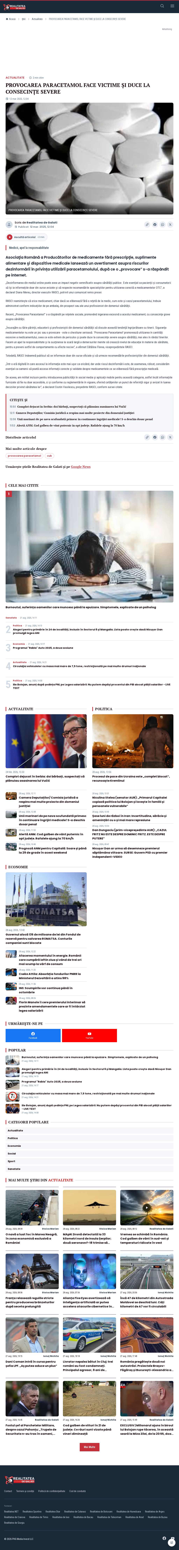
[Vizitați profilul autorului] (9, 224)
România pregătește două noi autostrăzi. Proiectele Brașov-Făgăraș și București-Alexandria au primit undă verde (146, 1368)
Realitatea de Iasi (60, 1517)
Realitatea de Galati (42, 223)
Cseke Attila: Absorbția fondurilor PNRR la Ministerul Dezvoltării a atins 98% (50, 976)
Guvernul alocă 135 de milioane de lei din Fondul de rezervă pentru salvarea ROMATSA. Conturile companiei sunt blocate (43, 939)
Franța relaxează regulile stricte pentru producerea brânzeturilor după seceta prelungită (30, 1302)
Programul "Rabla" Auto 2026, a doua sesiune (43, 648)
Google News (81, 467)
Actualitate (37, 19)
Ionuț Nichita (165, 1292)
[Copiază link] (147, 224)
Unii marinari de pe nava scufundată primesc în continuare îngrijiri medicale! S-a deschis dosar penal (85, 419)
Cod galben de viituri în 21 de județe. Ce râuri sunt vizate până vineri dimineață (87, 1429)
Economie (19, 644)
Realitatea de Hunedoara (129, 1511)
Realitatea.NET (11, 1511)
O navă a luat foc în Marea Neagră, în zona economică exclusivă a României (32, 1238)
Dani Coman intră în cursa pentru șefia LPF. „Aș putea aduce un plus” (31, 1364)
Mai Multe (89, 1447)
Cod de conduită (77, 1491)
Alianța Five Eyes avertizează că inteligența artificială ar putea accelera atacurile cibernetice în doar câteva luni (87, 1304)
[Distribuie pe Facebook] (155, 224)
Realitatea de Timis (38, 1517)
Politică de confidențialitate (51, 1491)
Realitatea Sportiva (32, 1511)
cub (49, 456)
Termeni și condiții (25, 1491)
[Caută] (162, 6)
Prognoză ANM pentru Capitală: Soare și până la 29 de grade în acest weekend (53, 850)
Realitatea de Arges (154, 1511)
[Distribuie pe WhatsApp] (162, 224)
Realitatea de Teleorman (109, 1517)
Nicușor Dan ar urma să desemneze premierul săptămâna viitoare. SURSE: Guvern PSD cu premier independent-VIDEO (129, 852)
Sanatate (11, 617)
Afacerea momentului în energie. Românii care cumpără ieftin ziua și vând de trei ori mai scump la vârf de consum (50, 960)
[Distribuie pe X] (170, 224)
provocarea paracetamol (24, 456)
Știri (24, 19)
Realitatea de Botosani (101, 1511)
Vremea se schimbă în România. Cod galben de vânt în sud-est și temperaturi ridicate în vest (144, 1238)
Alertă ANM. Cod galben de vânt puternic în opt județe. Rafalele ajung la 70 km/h (71, 425)
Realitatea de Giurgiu (14, 1522)
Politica (17, 625)
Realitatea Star (53, 1511)
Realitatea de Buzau (157, 1517)
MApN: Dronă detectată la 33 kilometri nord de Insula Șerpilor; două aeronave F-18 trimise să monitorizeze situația (87, 1240)
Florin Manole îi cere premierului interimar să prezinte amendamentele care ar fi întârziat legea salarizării (52, 1006)
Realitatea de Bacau (83, 1517)
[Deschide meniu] (172, 6)
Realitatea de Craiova (14, 1517)
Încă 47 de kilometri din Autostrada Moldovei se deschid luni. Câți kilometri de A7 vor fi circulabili (146, 1302)
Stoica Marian (50, 1228)
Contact (8, 1491)
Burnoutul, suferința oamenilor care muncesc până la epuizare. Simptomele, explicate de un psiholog (81, 607)
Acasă (12, 19)
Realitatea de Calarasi (75, 1511)
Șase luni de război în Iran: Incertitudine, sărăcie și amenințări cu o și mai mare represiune (129, 818)
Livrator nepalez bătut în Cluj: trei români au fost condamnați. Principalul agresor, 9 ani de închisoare (88, 1368)
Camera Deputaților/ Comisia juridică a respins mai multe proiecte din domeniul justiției (75, 413)
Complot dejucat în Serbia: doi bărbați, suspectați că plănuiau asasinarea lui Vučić (71, 406)
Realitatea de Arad (135, 1517)
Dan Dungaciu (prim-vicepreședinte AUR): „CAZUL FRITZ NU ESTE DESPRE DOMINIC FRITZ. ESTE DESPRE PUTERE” (129, 834)
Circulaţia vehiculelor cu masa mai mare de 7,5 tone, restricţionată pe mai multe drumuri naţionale (79, 666)
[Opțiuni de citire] (172, 1543)
